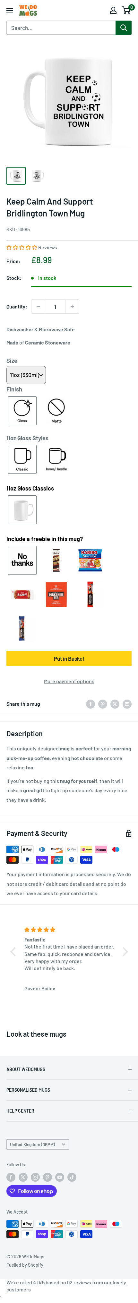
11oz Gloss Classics (30, 488)
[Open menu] (9, 10)
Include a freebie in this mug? (44, 538)
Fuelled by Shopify (24, 1265)
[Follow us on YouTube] (59, 1177)
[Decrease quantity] (38, 306)
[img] (70, 929)
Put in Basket (69, 658)
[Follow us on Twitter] (23, 1177)
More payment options (69, 681)
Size (11, 360)
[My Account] (113, 10)
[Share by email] (127, 704)
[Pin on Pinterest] (102, 704)
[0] (126, 10)
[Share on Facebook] (90, 704)
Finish (14, 389)
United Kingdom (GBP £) (32, 1144)
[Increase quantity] (72, 306)
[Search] (124, 28)
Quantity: (16, 306)
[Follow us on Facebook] (10, 1177)
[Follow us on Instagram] (35, 1177)
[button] (22, 247)
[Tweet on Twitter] (114, 704)
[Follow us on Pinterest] (47, 1177)
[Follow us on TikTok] (71, 1177)
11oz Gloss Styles (27, 438)
